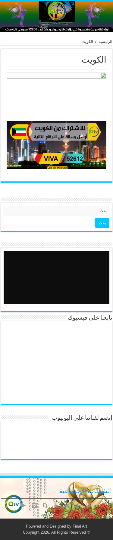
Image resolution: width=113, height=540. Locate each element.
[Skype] (45, 505)
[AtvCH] (56, 16)
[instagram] (34, 505)
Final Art (80, 526)
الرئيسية (105, 41)
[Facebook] (78, 505)
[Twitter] (67, 505)
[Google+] (88, 505)
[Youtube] (56, 505)
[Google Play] (23, 505)
